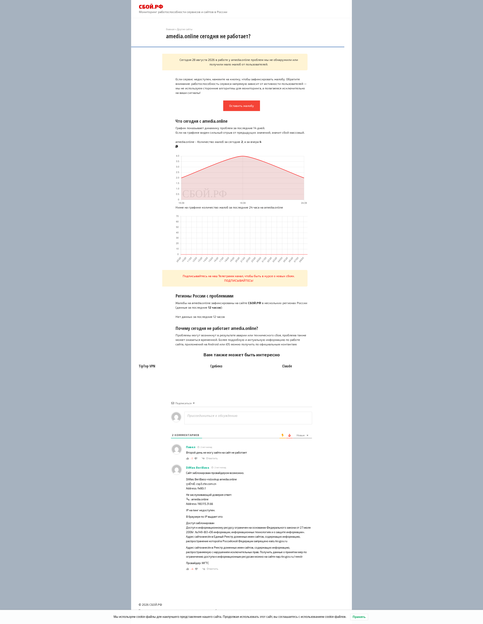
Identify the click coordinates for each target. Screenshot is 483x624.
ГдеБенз (216, 366)
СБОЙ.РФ (151, 6)
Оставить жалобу (241, 105)
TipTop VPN (147, 366)
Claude (287, 366)
